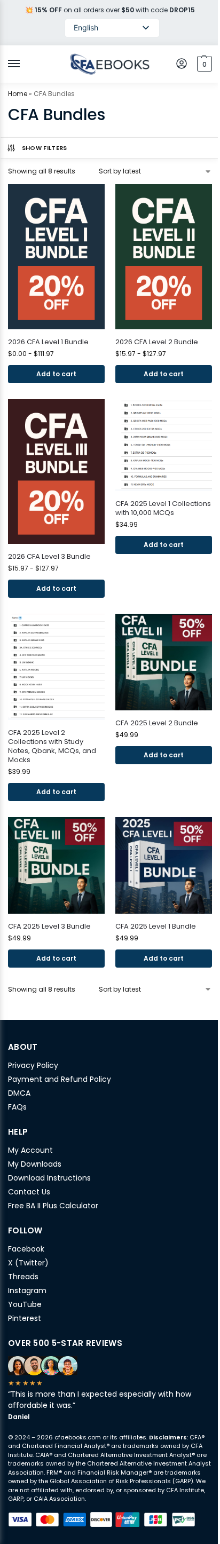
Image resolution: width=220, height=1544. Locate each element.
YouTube (25, 1304)
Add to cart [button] (56, 373)
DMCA (19, 1093)
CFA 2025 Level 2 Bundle (156, 723)
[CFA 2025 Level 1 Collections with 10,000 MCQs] (163, 445)
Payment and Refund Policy (59, 1079)
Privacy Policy (33, 1065)
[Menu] (24, 64)
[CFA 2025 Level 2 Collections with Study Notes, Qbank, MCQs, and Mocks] (56, 667)
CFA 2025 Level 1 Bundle (155, 926)
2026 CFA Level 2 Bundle (156, 342)
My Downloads (34, 1164)
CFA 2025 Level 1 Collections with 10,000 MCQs (163, 509)
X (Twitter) (28, 1262)
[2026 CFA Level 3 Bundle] (56, 471)
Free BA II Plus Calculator (53, 1205)
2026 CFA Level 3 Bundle (49, 556)
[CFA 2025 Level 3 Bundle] (56, 865)
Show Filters (44, 148)
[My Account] (181, 64)
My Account (30, 1150)
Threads (23, 1276)
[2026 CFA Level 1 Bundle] (56, 256)
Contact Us (29, 1191)
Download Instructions (49, 1178)
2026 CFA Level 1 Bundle (48, 342)
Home (17, 93)
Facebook (26, 1249)
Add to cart (164, 544)
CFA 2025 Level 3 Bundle (49, 926)
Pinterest (24, 1318)
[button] (203, 64)
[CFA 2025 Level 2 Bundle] (163, 662)
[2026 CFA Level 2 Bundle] (163, 256)
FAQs (17, 1107)
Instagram (27, 1290)
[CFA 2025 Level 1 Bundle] (163, 865)
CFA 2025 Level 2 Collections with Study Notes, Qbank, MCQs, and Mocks (52, 747)
